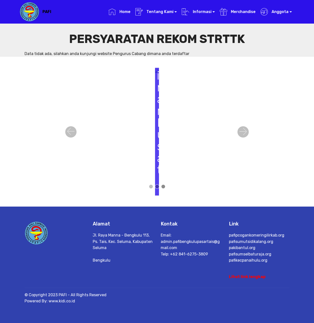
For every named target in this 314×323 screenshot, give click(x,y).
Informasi (201, 11)
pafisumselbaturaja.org (250, 254)
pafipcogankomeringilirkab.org (256, 235)
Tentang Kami (159, 11)
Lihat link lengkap (247, 276)
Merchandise (242, 11)
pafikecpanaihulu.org (248, 260)
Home (124, 11)
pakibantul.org (242, 247)
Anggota (279, 11)
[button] (71, 132)
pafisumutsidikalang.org (251, 241)
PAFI (46, 11)
